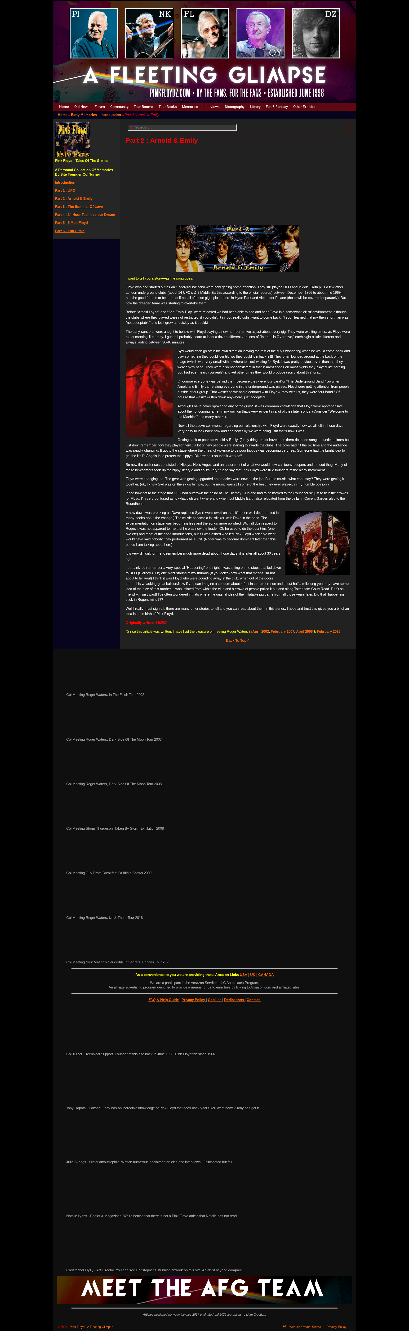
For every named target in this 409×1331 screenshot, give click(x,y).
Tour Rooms (143, 107)
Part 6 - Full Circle (69, 231)
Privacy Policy (194, 1000)
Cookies (215, 1000)
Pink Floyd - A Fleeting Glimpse (91, 1327)
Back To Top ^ (237, 640)
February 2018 (328, 631)
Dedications (234, 1000)
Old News (81, 107)
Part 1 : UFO (65, 190)
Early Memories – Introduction (96, 115)
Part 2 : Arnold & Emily (74, 198)
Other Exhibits (304, 107)
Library (255, 107)
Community (119, 107)
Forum (100, 107)
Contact (254, 1000)
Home (64, 107)
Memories (190, 107)
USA (243, 975)
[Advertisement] (238, 183)
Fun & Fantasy (277, 107)
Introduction (65, 182)
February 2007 (282, 631)
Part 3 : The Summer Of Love (79, 207)
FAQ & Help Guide (163, 1000)
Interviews (212, 107)
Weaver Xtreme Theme (305, 1327)
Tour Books (168, 107)
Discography (235, 107)
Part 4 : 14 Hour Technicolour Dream (85, 215)
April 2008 (305, 631)
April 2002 (260, 631)
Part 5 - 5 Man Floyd (71, 223)
